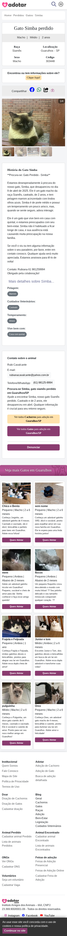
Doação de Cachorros (14, 798)
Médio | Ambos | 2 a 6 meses (49, 656)
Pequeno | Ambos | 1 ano (16, 656)
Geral (38, 798)
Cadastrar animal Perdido (17, 836)
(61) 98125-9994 (43, 382)
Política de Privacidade (15, 781)
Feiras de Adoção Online (49, 870)
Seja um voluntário (13, 879)
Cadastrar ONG (11, 866)
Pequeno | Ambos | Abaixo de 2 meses (16, 589)
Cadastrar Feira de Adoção (46, 877)
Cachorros (41, 802)
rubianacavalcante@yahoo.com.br (29, 375)
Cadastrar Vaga (11, 885)
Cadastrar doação (12, 809)
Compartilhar (19, 91)
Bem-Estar (41, 818)
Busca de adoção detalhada (45, 778)
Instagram (13, 915)
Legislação (41, 822)
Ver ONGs (8, 861)
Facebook (31, 915)
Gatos (38, 806)
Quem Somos (10, 765)
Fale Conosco (10, 771)
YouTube (49, 915)
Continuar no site (15, 930)
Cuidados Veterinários (48, 826)
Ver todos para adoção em (33, 419)
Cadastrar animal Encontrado (45, 838)
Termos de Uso (10, 786)
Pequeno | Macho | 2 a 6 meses (16, 523)
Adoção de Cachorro (47, 765)
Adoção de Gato (44, 771)
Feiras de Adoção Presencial (45, 863)
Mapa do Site (9, 776)
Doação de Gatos (12, 803)
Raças (39, 810)
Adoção (39, 814)
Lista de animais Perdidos (11, 843)
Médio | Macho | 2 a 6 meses (15, 724)
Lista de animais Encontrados (44, 847)
